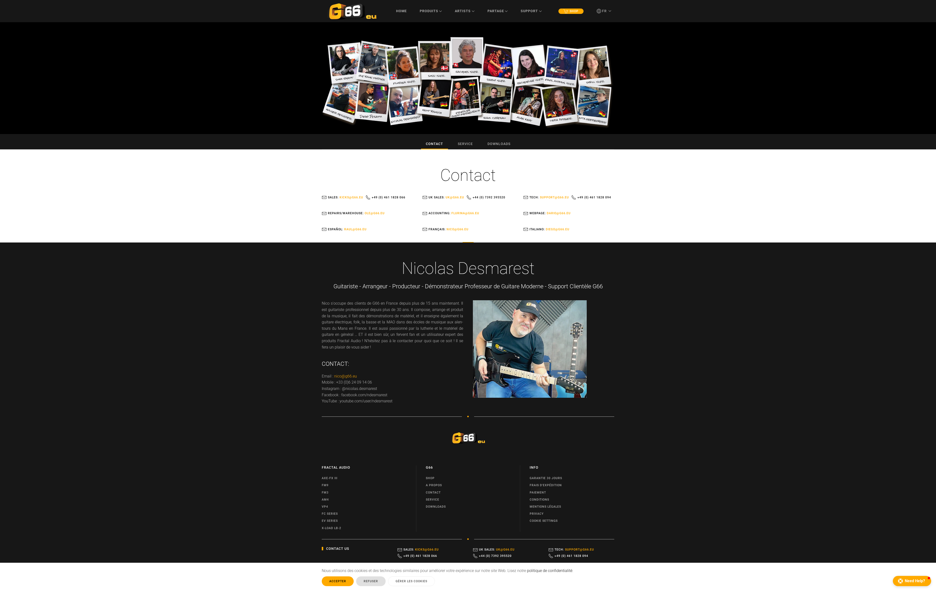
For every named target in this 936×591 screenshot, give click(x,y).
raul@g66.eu (355, 229)
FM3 (325, 492)
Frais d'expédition (546, 485)
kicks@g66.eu (351, 197)
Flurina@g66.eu (465, 213)
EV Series (330, 521)
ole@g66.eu (375, 213)
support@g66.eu (554, 197)
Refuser (371, 581)
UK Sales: (446, 197)
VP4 (325, 506)
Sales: (345, 197)
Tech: (549, 197)
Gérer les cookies (411, 581)
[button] (604, 11)
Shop (574, 11)
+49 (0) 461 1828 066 (388, 197)
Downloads (499, 144)
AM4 (325, 499)
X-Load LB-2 (331, 528)
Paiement (538, 492)
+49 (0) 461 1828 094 (594, 197)
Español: (347, 229)
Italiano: (549, 229)
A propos (434, 485)
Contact (434, 144)
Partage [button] (496, 11)
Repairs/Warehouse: (356, 213)
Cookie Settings (544, 521)
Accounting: (454, 213)
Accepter (337, 581)
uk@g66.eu (455, 197)
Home (401, 11)
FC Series (330, 513)
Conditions (539, 499)
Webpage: (550, 213)
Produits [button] (429, 11)
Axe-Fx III (329, 478)
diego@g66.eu (557, 229)
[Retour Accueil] (352, 11)
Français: (448, 229)
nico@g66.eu (457, 229)
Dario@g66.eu (559, 213)
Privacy (537, 513)
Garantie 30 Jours (546, 478)
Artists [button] (463, 11)
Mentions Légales (545, 506)
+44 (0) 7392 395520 (489, 197)
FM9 (325, 485)
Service (465, 144)
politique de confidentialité (549, 570)
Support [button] (529, 11)
